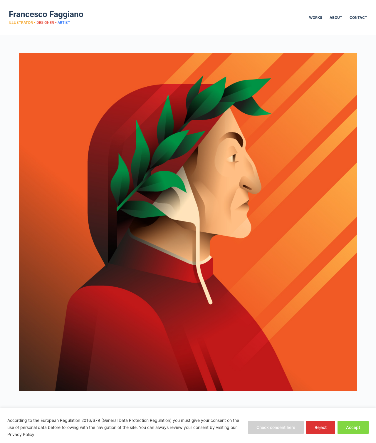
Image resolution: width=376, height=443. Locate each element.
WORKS (315, 17)
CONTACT (358, 17)
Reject (321, 427)
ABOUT (336, 17)
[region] (188, 425)
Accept (353, 427)
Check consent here (275, 427)
